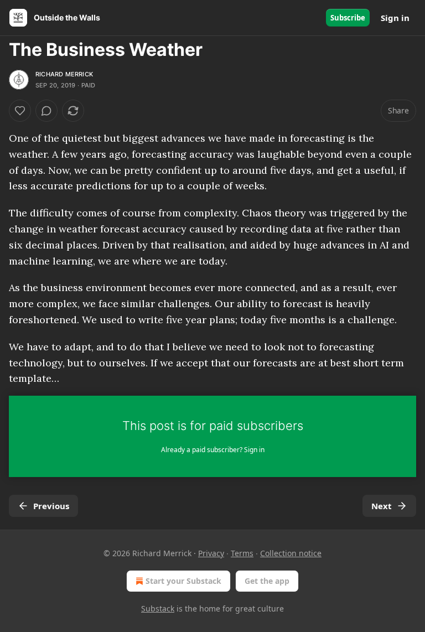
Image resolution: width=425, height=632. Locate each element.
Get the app (267, 581)
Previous (51, 505)
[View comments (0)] (46, 111)
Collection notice (291, 553)
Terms (242, 553)
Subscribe (347, 18)
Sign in (395, 17)
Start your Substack (183, 581)
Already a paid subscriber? (213, 449)
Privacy (211, 553)
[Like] (20, 111)
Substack (157, 608)
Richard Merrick (64, 74)
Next (381, 505)
